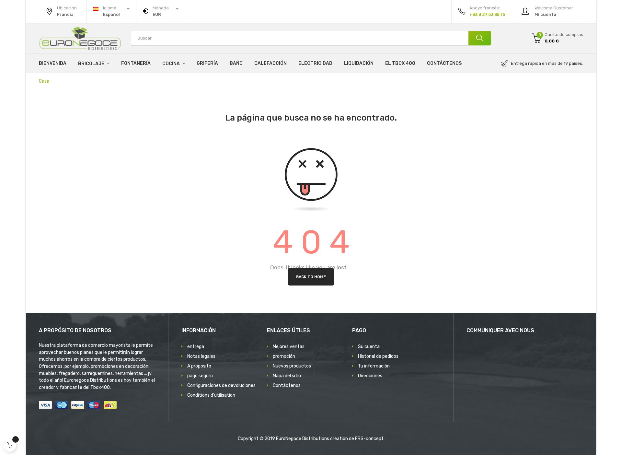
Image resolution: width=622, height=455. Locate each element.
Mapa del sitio (287, 376)
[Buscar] (479, 38)
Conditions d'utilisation (211, 395)
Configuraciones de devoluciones (221, 385)
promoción (284, 356)
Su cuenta (369, 346)
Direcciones (370, 376)
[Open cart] (9, 445)
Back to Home (311, 276)
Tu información (374, 366)
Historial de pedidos (378, 356)
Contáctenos (287, 385)
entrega (195, 346)
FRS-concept (369, 438)
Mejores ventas (289, 346)
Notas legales (201, 356)
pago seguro (200, 376)
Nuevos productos (292, 366)
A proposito (199, 366)
